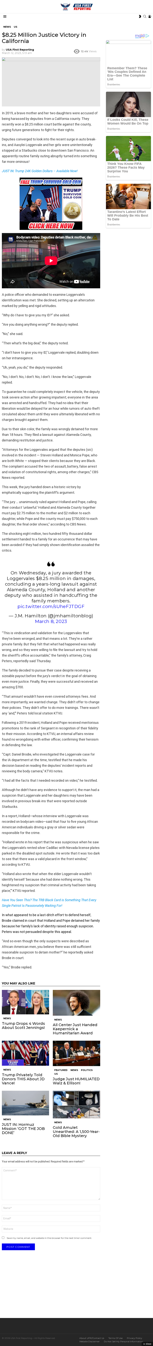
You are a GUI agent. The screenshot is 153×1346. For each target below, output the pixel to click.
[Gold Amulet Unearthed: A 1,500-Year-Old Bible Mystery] (76, 1104)
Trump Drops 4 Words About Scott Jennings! (23, 1025)
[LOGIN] (149, 16)
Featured (61, 1070)
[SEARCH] (144, 16)
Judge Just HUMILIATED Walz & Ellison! (76, 1081)
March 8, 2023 (51, 621)
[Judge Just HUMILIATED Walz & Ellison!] (76, 1053)
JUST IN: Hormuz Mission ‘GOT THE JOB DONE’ (23, 1128)
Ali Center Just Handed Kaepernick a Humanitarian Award (75, 1029)
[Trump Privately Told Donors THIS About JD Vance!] (25, 1053)
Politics (87, 1070)
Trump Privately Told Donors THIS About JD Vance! (23, 1079)
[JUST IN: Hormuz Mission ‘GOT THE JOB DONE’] (25, 1103)
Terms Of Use (115, 1338)
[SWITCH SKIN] (139, 16)
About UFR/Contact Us (91, 1338)
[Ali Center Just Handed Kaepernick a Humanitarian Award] (76, 1003)
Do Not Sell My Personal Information (123, 1341)
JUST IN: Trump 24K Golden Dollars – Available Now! (40, 171)
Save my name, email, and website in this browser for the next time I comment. (49, 1238)
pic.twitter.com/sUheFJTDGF (51, 606)
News (7, 1018)
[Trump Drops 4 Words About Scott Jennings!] (25, 1002)
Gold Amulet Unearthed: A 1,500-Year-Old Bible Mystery (76, 1131)
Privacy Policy (134, 1338)
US (56, 1073)
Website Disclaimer (89, 1341)
